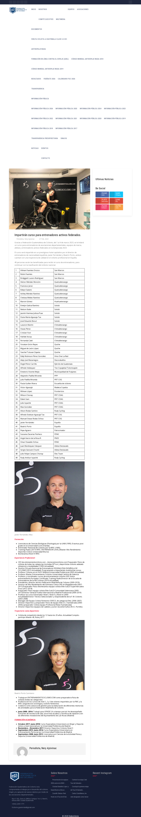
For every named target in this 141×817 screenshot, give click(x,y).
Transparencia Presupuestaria (44, 138)
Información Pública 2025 (66, 109)
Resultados (36, 79)
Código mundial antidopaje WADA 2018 (87, 59)
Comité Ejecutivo (46, 19)
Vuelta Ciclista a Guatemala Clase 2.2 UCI (49, 39)
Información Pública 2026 (42, 109)
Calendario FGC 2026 (66, 79)
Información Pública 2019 (115, 118)
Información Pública (40, 99)
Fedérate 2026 (49, 79)
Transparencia (37, 89)
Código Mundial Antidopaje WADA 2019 (47, 69)
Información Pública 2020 (90, 118)
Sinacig (64, 138)
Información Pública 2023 (115, 109)
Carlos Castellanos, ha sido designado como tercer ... (79, 796)
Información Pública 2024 (90, 109)
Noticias (35, 148)
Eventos (44, 148)
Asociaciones (82, 9)
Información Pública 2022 (42, 118)
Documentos (36, 29)
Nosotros (43, 9)
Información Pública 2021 (66, 118)
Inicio (33, 9)
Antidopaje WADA (38, 49)
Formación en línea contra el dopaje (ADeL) (50, 59)
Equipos (71, 9)
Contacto (45, 158)
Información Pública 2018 (42, 128)
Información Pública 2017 (66, 128)
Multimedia (60, 19)
